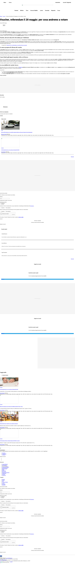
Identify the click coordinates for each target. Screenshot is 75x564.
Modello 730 (26, 12)
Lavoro (41, 10)
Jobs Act (20, 67)
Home (1, 16)
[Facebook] (34, 267)
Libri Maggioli (4, 465)
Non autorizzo (8, 207)
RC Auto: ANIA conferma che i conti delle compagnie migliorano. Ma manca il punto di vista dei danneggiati (16, 132)
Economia (47, 10)
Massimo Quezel (4, 134)
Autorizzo (2, 207)
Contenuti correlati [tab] (5, 375)
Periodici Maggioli (5, 467)
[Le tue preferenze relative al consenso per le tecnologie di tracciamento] (5, 562)
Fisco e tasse (4, 471)
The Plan (3, 474)
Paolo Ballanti (2, 393)
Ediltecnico (4, 470)
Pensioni (16, 10)
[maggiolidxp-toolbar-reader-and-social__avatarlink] (1, 25)
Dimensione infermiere (5, 472)
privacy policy (21, 217)
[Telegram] (41, 267)
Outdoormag (4, 473)
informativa (32, 205)
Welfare (22, 10)
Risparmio (53, 10)
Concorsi (2, 204)
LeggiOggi (3, 203)
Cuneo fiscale (39, 12)
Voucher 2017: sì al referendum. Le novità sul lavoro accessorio (16, 45)
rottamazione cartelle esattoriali (50, 12)
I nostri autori (4, 453)
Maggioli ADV (4, 468)
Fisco (27, 10)
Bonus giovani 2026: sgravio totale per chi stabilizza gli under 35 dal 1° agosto (11, 406)
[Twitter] (37, 267)
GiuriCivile (4, 475)
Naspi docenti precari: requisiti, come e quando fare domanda (9, 423)
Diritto (3, 469)
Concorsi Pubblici (34, 10)
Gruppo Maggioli (5, 464)
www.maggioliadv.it (3, 559)
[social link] (1, 107)
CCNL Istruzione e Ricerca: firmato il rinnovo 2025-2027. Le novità (10, 440)
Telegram (2, 279)
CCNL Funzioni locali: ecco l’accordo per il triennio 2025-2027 (9, 389)
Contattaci (3, 454)
